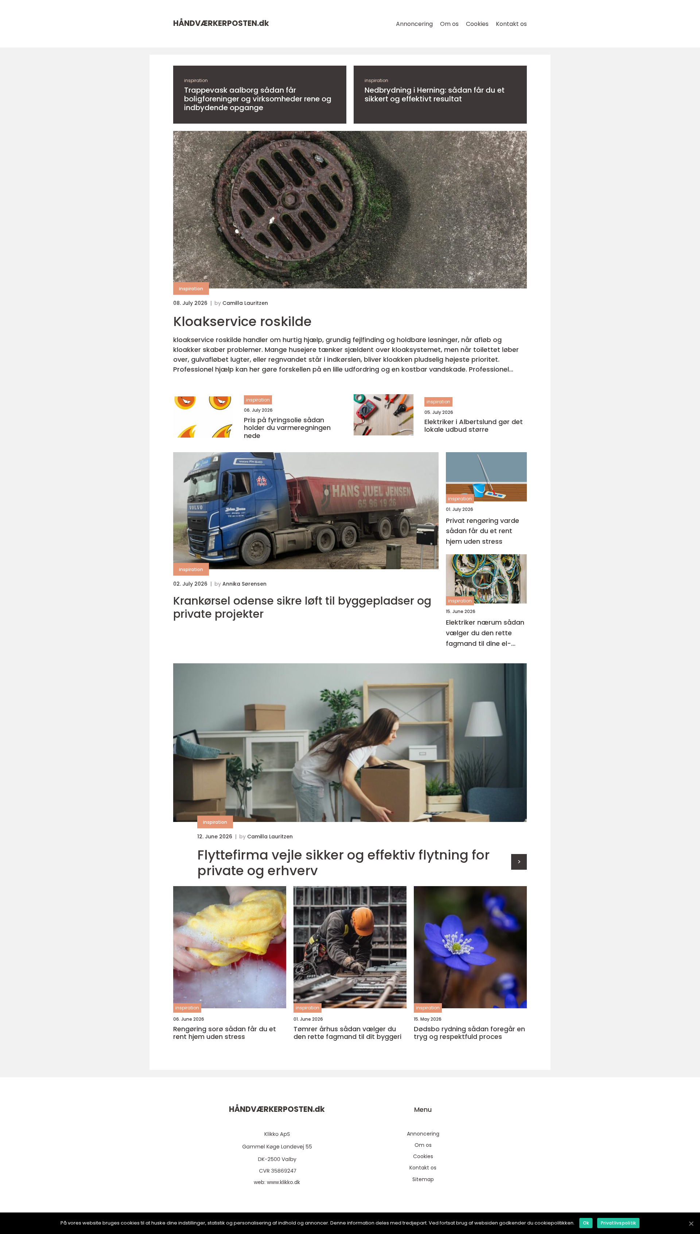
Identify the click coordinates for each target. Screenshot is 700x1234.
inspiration (196, 80)
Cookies (477, 24)
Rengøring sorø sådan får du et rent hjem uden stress (224, 1033)
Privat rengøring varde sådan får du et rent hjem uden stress (482, 531)
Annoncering (414, 24)
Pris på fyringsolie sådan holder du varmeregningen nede (287, 428)
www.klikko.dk (283, 1182)
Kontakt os (511, 24)
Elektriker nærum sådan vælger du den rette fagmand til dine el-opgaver (485, 633)
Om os (449, 24)
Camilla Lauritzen (245, 303)
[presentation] (519, 862)
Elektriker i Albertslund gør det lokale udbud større (473, 426)
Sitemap (423, 1179)
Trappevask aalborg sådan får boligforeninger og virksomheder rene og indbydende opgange (257, 99)
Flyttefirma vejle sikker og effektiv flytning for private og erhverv (343, 862)
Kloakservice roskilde (242, 321)
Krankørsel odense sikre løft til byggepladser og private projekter (302, 607)
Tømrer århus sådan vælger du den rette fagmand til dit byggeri (347, 1033)
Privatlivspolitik (618, 1223)
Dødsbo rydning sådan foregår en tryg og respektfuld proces (469, 1033)
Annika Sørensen (244, 583)
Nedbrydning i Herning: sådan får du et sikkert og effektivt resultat (435, 94)
